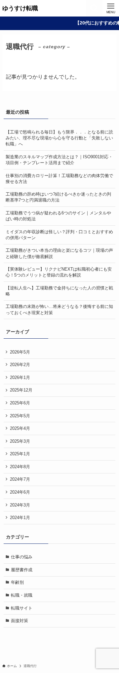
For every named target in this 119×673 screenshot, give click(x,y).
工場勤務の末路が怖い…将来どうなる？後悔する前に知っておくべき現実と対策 (59, 309)
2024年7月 (20, 479)
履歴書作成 (21, 569)
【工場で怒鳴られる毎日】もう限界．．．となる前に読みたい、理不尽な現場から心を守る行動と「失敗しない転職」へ (59, 138)
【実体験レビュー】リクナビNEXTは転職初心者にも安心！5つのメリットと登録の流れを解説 (59, 272)
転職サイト (21, 608)
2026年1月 (20, 377)
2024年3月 (20, 505)
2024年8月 (20, 466)
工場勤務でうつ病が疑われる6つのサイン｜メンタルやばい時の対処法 (58, 215)
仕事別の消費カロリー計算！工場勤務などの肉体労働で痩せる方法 (59, 178)
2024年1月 (20, 517)
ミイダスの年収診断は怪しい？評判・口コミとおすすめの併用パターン (59, 234)
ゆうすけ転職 (20, 8)
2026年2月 (20, 364)
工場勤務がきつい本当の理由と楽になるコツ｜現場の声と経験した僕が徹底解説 (59, 253)
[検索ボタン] (94, 8)
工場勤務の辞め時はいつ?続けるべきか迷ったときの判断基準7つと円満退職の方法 (58, 197)
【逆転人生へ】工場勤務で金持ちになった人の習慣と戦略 (59, 290)
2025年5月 (20, 415)
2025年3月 (20, 441)
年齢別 (17, 582)
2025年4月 (20, 428)
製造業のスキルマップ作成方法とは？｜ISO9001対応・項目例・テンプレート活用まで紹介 (59, 159)
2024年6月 (20, 492)
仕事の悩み (21, 556)
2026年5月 (20, 352)
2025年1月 (20, 453)
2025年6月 (20, 402)
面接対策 (19, 620)
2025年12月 (21, 390)
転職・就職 (21, 595)
